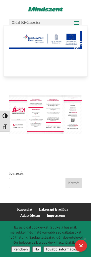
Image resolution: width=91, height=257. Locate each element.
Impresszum (56, 215)
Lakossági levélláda (53, 209)
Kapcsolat (24, 209)
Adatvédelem (30, 215)
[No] (84, 239)
